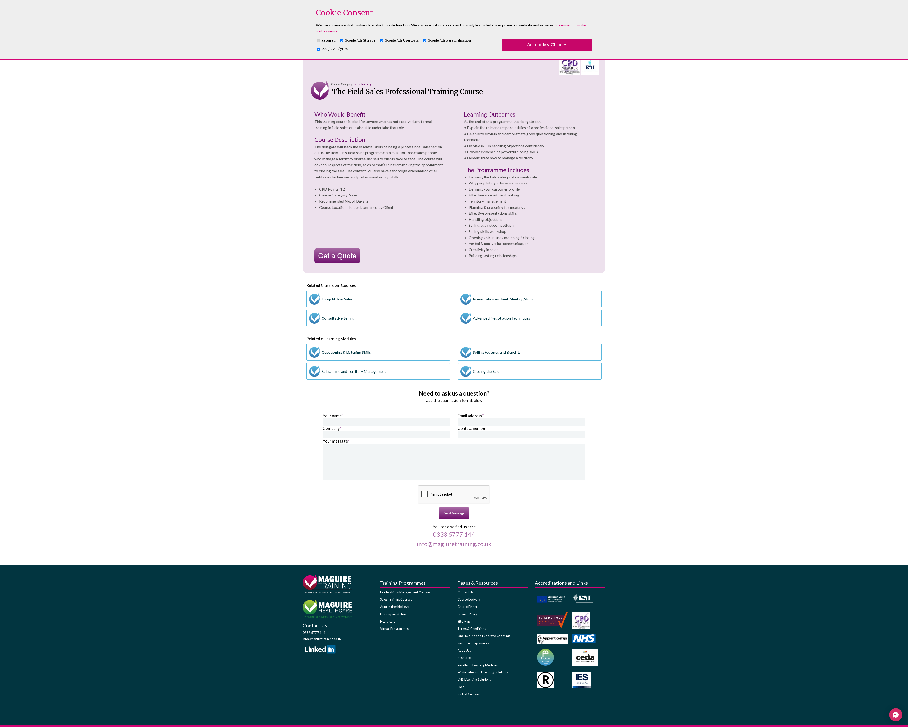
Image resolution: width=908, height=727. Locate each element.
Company (332, 428)
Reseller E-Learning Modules (478, 665)
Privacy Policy (467, 614)
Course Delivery (469, 599)
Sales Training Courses (396, 599)
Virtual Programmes (394, 629)
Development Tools (394, 614)
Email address (471, 415)
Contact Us (465, 592)
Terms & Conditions (472, 629)
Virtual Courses (469, 694)
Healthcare (388, 621)
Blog (461, 687)
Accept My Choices (547, 44)
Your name (333, 415)
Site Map (464, 621)
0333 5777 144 (314, 633)
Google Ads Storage (360, 41)
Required (328, 41)
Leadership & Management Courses (405, 592)
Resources (465, 658)
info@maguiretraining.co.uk (322, 639)
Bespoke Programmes (473, 643)
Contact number (472, 428)
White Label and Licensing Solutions (483, 672)
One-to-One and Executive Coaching (484, 636)
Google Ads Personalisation (449, 41)
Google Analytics (334, 49)
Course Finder (468, 607)
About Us (464, 650)
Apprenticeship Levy (394, 607)
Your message (336, 441)
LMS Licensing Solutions (474, 679)
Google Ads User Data (402, 41)
